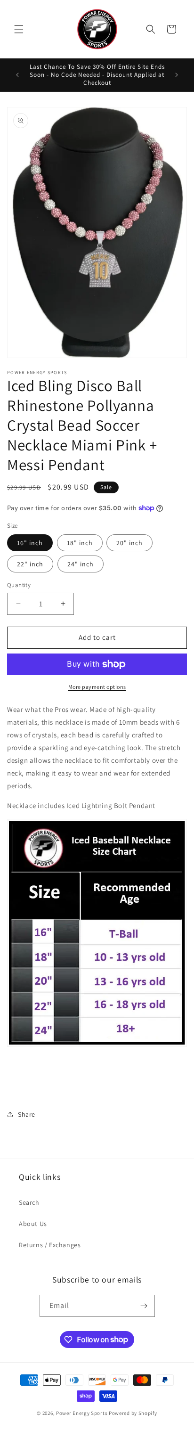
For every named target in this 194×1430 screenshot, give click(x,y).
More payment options (97, 686)
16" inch (30, 543)
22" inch (30, 564)
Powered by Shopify (133, 1413)
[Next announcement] (176, 75)
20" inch (129, 543)
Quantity (19, 585)
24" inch (80, 564)
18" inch (80, 543)
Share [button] (26, 1114)
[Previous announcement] (17, 75)
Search (29, 1202)
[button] (18, 29)
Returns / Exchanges (50, 1245)
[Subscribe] (144, 1306)
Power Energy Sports (81, 1413)
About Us (33, 1223)
